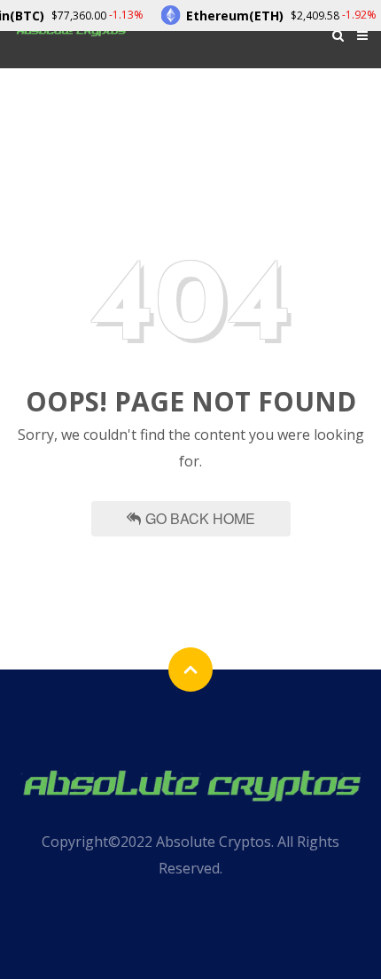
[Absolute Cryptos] (190, 783)
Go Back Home (200, 518)
